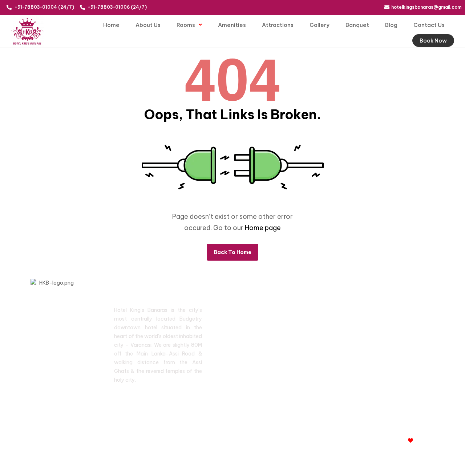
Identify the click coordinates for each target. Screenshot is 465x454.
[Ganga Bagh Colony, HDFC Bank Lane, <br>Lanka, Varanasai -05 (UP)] (360, 362)
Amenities (232, 24)
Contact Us (429, 24)
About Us (148, 24)
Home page (263, 228)
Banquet (357, 24)
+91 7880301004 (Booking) (402, 324)
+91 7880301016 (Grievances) (406, 337)
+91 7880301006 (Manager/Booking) (413, 311)
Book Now (433, 40)
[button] (189, 25)
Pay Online (304, 371)
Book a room (236, 382)
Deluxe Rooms (239, 333)
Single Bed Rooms (243, 367)
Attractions (278, 24)
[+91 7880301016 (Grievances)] (360, 336)
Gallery (319, 24)
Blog (391, 24)
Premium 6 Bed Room (240, 350)
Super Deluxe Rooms (237, 315)
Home (111, 24)
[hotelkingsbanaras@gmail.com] (360, 349)
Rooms (186, 24)
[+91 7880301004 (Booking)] (360, 323)
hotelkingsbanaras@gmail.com (406, 350)
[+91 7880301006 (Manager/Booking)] (360, 310)
